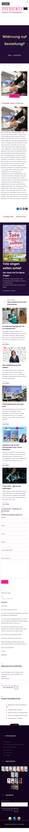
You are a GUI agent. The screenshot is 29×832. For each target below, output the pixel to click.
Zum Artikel (5, 344)
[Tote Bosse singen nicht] (14, 769)
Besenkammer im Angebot (15, 718)
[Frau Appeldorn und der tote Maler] (9, 781)
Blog (9, 55)
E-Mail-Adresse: (5, 678)
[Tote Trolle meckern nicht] (18, 769)
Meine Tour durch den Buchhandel (17, 712)
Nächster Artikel (21, 216)
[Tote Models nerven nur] (3, 769)
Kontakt (8, 755)
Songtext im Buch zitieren (15, 709)
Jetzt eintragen (8, 687)
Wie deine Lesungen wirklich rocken (18, 715)
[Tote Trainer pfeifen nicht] (26, 769)
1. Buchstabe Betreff (7, 550)
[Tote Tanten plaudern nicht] (22, 769)
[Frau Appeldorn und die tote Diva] (20, 781)
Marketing (17, 55)
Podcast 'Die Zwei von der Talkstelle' (15, 744)
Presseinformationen (11, 747)
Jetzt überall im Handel (9, 290)
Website (3, 542)
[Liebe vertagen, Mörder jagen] (7, 769)
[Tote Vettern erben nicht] (16, 775)
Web (11, 103)
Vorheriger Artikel (8, 216)
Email (3, 534)
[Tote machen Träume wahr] (10, 769)
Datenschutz (9, 752)
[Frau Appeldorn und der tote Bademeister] (12, 781)
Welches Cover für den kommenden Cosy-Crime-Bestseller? (12, 447)
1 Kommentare (19, 103)
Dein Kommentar (5, 558)
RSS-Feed (8, 742)
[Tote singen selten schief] (12, 775)
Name (3, 525)
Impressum (8, 750)
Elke (2, 596)
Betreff (3, 517)
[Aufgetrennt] (16, 787)
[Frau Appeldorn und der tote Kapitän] (16, 781)
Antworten (4, 655)
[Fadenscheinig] (12, 787)
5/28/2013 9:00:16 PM (7, 598)
